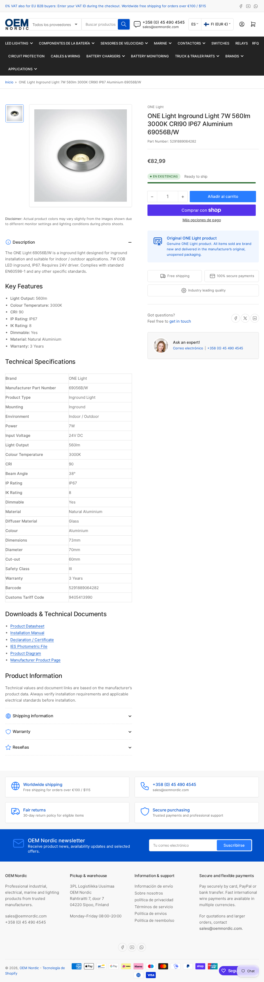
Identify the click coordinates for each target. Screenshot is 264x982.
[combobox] (105, 24)
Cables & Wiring (65, 56)
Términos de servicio (154, 906)
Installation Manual (27, 632)
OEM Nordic (29, 968)
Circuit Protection (26, 56)
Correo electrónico (188, 348)
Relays (241, 43)
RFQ (255, 43)
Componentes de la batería (64, 43)
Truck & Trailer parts (195, 56)
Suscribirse (234, 845)
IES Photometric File (28, 646)
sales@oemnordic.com (161, 27)
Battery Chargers (103, 56)
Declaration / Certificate (32, 639)
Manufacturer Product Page (35, 660)
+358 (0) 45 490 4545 (225, 348)
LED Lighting (16, 43)
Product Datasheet (27, 626)
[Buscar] (123, 24)
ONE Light (155, 107)
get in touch (180, 321)
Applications (20, 69)
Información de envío (154, 886)
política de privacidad (154, 899)
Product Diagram (25, 653)
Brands (232, 56)
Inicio (9, 82)
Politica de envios (151, 913)
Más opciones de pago (202, 220)
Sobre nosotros (149, 893)
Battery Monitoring (150, 56)
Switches (220, 43)
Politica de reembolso (154, 920)
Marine (160, 43)
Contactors (189, 43)
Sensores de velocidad (122, 43)
